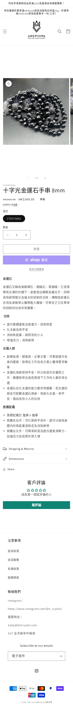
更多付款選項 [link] (36, 269)
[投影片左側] (28, 178)
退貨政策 (13, 551)
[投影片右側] (45, 178)
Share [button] (11, 469)
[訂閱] (60, 656)
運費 (15, 205)
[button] (5, 31)
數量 (5, 227)
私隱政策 (13, 569)
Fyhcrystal (31, 702)
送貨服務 (13, 560)
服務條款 (13, 577)
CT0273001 (14, 218)
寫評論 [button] (36, 505)
